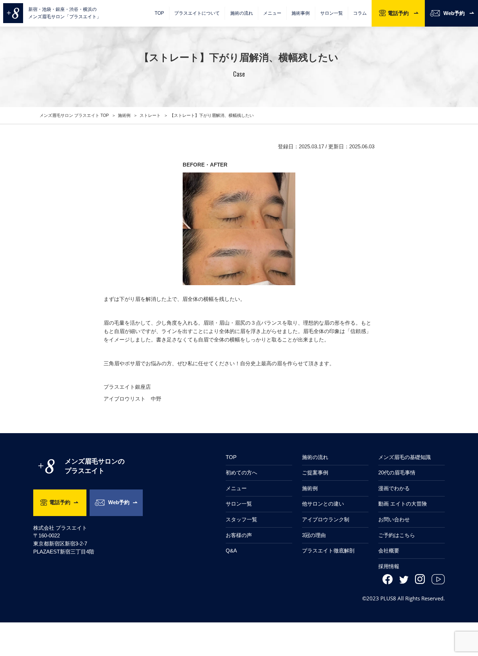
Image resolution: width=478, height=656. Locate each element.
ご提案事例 (315, 472)
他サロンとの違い (323, 504)
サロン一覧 (331, 13)
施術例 (310, 488)
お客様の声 (239, 535)
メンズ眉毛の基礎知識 (404, 457)
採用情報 (388, 566)
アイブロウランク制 (325, 519)
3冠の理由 (314, 535)
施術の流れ (241, 13)
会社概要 (388, 550)
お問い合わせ (394, 519)
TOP (159, 13)
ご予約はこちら (396, 535)
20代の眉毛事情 (396, 472)
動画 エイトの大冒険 (402, 504)
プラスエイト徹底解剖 (328, 550)
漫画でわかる (394, 488)
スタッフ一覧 (241, 519)
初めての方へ (241, 472)
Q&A (231, 550)
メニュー (236, 488)
